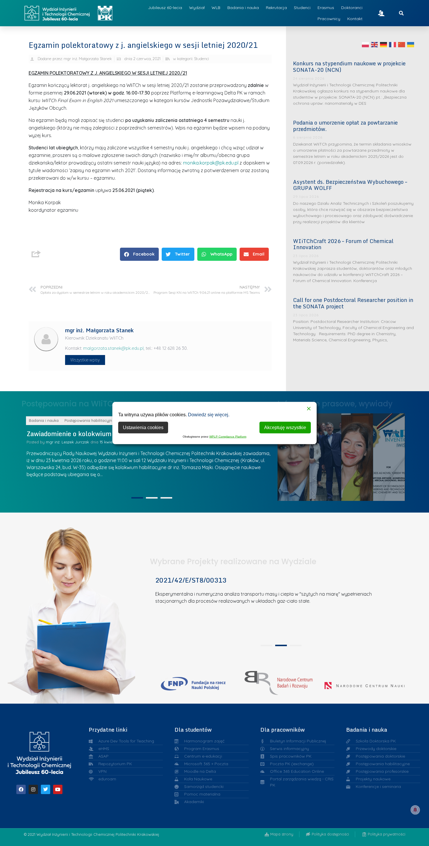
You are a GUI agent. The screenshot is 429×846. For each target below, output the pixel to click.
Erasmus (326, 7)
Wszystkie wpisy (85, 360)
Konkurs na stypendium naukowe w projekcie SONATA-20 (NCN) (349, 66)
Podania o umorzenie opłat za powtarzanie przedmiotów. (345, 125)
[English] (375, 44)
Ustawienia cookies (143, 427)
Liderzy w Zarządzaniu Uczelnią (295, 455)
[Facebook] (21, 789)
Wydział (197, 7)
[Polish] (365, 44)
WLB (216, 7)
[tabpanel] (150, 454)
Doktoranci (351, 7)
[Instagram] (33, 789)
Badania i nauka (243, 7)
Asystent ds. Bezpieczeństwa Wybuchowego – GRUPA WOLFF (350, 185)
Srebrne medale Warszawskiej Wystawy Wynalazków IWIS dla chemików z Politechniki (360, 455)
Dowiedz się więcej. (208, 414)
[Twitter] (45, 789)
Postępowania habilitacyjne (89, 420)
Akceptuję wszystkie (285, 427)
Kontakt (354, 18)
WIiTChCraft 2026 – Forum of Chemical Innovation (343, 244)
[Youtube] (57, 789)
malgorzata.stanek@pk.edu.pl (113, 348)
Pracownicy (329, 18)
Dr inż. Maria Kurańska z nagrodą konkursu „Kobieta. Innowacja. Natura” (392, 455)
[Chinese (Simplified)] (402, 44)
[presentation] (137, 498)
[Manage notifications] (415, 809)
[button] (139, 254)
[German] (384, 44)
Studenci (302, 7)
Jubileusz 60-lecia (165, 7)
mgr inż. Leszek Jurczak (67, 442)
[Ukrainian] (411, 44)
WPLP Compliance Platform (227, 436)
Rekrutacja (276, 7)
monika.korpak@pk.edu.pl (210, 163)
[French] (393, 44)
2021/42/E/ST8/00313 (190, 580)
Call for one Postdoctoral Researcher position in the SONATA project (353, 303)
